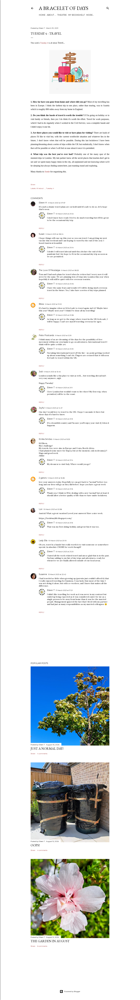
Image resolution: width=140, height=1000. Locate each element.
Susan (42, 234)
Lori (40, 509)
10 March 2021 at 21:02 (65, 214)
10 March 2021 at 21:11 (64, 388)
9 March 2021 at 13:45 (52, 372)
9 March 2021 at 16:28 (56, 478)
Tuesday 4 (44, 43)
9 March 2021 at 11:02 (53, 304)
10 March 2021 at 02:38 (52, 509)
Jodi (41, 371)
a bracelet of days (63, 8)
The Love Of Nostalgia (49, 270)
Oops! (35, 845)
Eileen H (43, 202)
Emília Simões (45, 439)
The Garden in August (50, 941)
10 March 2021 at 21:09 (65, 349)
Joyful (41, 408)
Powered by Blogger (72, 991)
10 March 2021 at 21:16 (64, 489)
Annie (47, 171)
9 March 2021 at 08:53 (70, 270)
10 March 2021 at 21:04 (65, 247)
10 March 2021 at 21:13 (64, 419)
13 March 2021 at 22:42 (57, 574)
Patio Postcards (46, 335)
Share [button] (33, 184)
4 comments (42, 754)
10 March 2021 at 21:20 (65, 552)
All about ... (40, 188)
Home (42, 15)
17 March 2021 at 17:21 (64, 590)
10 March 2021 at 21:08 (65, 315)
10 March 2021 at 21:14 (64, 460)
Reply (41, 228)
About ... (51, 15)
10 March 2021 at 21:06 (65, 284)
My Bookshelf (76, 15)
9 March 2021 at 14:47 (54, 408)
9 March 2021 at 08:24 (54, 234)
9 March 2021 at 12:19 (63, 335)
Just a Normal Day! (47, 748)
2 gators (43, 478)
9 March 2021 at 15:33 (61, 439)
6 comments (42, 946)
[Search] (107, 7)
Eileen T (51, 213)
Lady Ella (43, 540)
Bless (41, 304)
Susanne (43, 574)
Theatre (62, 15)
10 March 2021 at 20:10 (57, 541)
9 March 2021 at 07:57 (56, 203)
